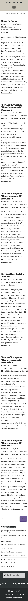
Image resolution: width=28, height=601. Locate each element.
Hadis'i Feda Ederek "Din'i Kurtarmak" (13, 555)
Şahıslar (19, 30)
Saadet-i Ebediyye (7, 548)
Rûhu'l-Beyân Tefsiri (8, 559)
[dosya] (4, 118)
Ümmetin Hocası (9, 21)
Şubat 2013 (5, 32)
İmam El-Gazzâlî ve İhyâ (9, 563)
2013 (2, 27)
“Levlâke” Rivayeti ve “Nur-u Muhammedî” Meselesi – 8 (11, 196)
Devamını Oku (6, 93)
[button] (14, 7)
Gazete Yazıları (10, 27)
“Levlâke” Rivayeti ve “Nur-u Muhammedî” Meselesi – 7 (11, 360)
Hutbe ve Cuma (6, 541)
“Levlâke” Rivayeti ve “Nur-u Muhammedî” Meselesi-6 (11, 443)
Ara (23, 519)
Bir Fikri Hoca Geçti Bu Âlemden (12, 275)
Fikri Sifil (8, 282)
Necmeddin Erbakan (8, 30)
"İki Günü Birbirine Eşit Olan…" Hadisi (13, 545)
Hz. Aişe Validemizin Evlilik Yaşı (11, 552)
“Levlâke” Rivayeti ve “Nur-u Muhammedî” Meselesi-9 (11, 107)
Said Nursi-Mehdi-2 (7, 566)
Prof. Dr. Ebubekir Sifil (14, 2)
